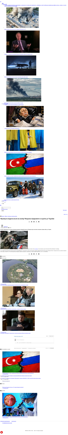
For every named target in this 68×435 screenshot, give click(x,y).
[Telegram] (34, 222)
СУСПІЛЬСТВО (29, 5)
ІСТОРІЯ (18, 104)
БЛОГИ (12, 104)
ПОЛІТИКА (13, 5)
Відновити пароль (4, 209)
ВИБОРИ (33, 5)
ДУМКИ (5, 104)
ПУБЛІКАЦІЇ (4, 103)
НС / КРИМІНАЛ (38, 5)
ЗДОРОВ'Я (9, 6)
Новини (2, 216)
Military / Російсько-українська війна (11, 216)
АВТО (65, 5)
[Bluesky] (32, 222)
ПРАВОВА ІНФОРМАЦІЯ (5, 421)
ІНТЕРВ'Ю (15, 104)
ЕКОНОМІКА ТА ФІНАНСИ (20, 5)
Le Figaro (36, 248)
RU (67, 214)
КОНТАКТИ (14, 421)
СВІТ (42, 5)
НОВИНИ (4, 4)
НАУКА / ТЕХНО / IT (60, 5)
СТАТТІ (9, 104)
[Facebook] (36, 222)
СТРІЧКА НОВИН (7, 5)
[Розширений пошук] (3, 203)
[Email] (39, 222)
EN (65, 214)
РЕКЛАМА (4, 200)
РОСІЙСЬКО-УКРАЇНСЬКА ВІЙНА (49, 5)
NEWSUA (6, 226)
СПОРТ (5, 6)
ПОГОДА (13, 6)
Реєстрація (65, 210)
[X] (29, 222)
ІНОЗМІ (22, 104)
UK (64, 214)
